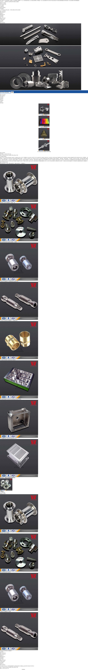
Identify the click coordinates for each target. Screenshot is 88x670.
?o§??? (24, 90)
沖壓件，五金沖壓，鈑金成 (10, 159)
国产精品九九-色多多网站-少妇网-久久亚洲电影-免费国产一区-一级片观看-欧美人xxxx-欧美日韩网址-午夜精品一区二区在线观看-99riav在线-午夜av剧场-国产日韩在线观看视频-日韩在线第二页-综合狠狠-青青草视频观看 (39, 0)
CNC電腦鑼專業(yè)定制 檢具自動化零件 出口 (8, 438)
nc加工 (31, 158)
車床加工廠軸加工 (38, 159)
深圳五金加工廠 (56, 157)
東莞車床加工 (67, 159)
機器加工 (71, 160)
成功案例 (2, 8)
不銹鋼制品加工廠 (73, 159)
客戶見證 (1, 16)
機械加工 (85, 160)
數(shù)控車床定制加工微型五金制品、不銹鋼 (8, 241)
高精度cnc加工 (43, 160)
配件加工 (46, 157)
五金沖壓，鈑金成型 (79, 158)
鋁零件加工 (11, 158)
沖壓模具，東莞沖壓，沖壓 (61, 158)
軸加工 (13, 157)
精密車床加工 (81, 160)
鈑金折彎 (14, 158)
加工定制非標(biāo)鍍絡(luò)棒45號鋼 (44, 151)
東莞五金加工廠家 (12, 160)
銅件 (60, 157)
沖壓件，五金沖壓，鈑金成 (25, 158)
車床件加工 (39, 157)
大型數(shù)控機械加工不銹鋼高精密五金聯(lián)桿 (9, 281)
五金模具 (1, 100)
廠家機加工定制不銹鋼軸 (4, 532)
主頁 (7, 163)
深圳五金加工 (6, 160)
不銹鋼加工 (25, 157)
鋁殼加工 (63, 159)
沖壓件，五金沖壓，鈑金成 (20, 159)
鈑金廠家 (18, 158)
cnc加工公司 (49, 160)
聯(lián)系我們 (2, 7)
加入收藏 (2, 5)
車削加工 (43, 157)
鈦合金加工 (30, 157)
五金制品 (68, 157)
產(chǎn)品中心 (2, 12)
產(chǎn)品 (8, 90)
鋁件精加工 (53, 160)
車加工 (11, 157)
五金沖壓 (1, 97)
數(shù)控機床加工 (45, 159)
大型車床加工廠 (76, 160)
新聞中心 (1, 13)
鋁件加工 (81, 157)
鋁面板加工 (59, 159)
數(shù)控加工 (2, 95)
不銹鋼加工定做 (19, 160)
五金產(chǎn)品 (17, 157)
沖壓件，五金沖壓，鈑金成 (71, 158)
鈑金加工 (1, 99)
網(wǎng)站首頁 (3, 11)
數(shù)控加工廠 (32, 160)
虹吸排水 (20, 90)
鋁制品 (78, 157)
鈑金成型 (65, 157)
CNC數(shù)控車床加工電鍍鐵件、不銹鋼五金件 (8, 320)
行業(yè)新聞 (2, 19)
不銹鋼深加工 (79, 159)
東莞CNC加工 (2, 157)
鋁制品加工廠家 (38, 160)
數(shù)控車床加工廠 (3, 162)
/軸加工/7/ (14, 90)
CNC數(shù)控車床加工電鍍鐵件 (6, 650)
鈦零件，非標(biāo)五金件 (64, 160)
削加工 (50, 159)
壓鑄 (84, 158)
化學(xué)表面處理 (44, 127)
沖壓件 (54, 158)
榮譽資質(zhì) (2, 14)
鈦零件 (1, 101)
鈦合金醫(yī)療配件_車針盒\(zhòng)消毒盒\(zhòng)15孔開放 (10, 399)
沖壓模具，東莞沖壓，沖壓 (30, 159)
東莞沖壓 (47, 158)
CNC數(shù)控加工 (25, 160)
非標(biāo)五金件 (36, 158)
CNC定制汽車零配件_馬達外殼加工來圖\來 (8, 359)
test (17, 90)
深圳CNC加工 (34, 157)
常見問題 (1, 20)
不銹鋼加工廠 (54, 159)
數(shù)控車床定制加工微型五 (5, 572)
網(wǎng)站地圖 (3, 4)
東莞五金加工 (84, 159)
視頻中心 (1, 21)
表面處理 (1, 98)
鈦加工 (62, 157)
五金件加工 (51, 157)
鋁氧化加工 (58, 160)
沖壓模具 (51, 158)
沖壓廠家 (44, 158)
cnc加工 (21, 157)
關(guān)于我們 (3, 2)
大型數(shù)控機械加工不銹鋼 (5, 611)
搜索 (12, 92)
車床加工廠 (7, 157)
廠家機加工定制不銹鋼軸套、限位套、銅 (7, 202)
